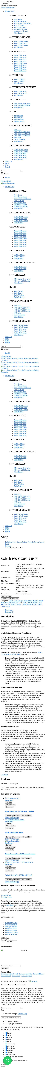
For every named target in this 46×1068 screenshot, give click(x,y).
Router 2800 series (20, 57)
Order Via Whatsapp (12, 818)
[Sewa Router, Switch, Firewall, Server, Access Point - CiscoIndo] (23, 360)
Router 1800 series (20, 55)
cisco (24, 602)
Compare (4, 598)
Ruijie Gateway (19, 121)
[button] (7, 1060)
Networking (28, 601)
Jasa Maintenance (11, 925)
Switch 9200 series (20, 155)
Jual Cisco (10, 905)
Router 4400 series (20, 71)
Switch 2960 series (20, 91)
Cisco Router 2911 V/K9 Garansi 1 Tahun (20, 854)
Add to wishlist (6, 596)
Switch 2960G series (21, 41)
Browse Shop (22, 1014)
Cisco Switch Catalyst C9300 (16, 604)
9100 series (17, 137)
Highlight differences (14, 1024)
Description (9, 610)
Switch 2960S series (20, 43)
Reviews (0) (9, 612)
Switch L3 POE (19, 81)
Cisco (11, 601)
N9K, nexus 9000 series (22, 105)
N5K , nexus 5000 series (22, 103)
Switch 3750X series (21, 152)
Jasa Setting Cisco (20, 27)
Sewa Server (18, 19)
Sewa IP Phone (19, 25)
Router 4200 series (20, 67)
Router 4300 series (20, 69)
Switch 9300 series (20, 157)
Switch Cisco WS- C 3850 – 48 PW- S (18, 875)
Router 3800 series (20, 59)
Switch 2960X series (21, 45)
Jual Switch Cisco (11, 934)
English (7, 177)
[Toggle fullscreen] (6, 1064)
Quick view (9, 807)
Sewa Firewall (6, 976)
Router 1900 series (20, 61)
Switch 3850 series (20, 153)
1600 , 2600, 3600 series (22, 132)
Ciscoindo (4, 774)
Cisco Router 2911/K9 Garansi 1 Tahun (19, 811)
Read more (9, 800)
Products (8, 546)
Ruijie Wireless (19, 119)
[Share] (4, 1064)
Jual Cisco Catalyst (11, 932)
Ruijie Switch (18, 116)
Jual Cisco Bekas (11, 928)
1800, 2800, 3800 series (22, 136)
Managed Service (11, 926)
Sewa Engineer (27, 976)
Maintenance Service (21, 31)
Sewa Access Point (20, 21)
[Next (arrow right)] (4, 1066)
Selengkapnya (18, 33)
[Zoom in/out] (8, 1064)
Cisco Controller (19, 139)
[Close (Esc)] (2, 1064)
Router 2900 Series (20, 63)
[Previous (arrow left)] (2, 1066)
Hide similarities (13, 1021)
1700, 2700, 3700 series (22, 134)
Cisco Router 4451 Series (14, 832)
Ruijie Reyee (18, 118)
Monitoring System (20, 29)
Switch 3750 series (20, 93)
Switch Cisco (13, 602)
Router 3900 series (20, 65)
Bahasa (6, 174)
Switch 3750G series (21, 150)
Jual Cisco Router (11, 930)
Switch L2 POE (19, 79)
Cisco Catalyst (18, 601)
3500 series (17, 130)
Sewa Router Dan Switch (22, 23)
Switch (35, 601)
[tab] (25, 610)
